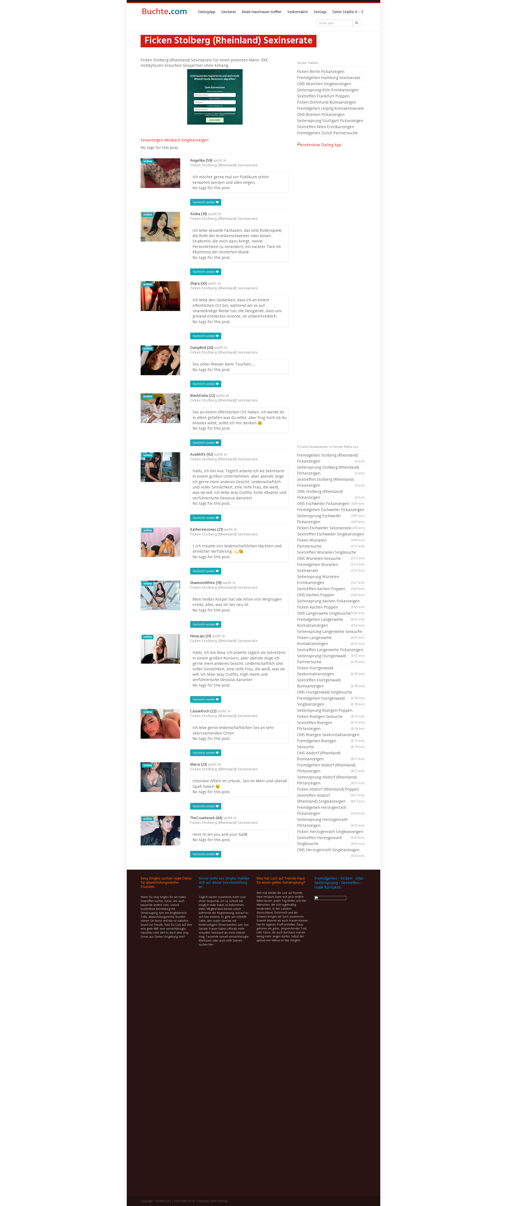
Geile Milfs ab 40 (184, 1201)
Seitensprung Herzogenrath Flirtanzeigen (330, 822)
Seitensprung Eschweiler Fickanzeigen (330, 518)
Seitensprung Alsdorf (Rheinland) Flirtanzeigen (330, 780)
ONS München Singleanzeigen (324, 83)
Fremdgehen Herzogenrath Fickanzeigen (330, 810)
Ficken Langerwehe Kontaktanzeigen (330, 640)
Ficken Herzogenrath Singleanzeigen (330, 832)
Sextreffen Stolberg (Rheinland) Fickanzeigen (330, 482)
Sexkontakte (297, 12)
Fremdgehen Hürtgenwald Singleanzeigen (330, 701)
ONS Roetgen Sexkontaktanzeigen (330, 735)
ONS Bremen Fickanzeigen (321, 114)
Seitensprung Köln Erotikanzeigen (327, 90)
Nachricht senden (204, 202)
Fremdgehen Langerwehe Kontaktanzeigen (330, 622)
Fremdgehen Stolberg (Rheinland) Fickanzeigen (330, 458)
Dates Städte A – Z (348, 12)
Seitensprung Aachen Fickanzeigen (330, 601)
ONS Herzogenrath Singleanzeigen (330, 850)
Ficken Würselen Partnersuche (330, 543)
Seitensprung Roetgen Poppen (330, 711)
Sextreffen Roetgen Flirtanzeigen (330, 725)
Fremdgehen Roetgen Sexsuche (330, 743)
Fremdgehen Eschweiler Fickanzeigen (330, 510)
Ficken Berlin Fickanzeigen (320, 71)
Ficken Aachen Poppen (330, 607)
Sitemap (222, 1201)
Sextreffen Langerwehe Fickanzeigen (330, 650)
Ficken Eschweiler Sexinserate (330, 527)
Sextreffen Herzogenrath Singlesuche (330, 840)
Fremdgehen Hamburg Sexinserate (328, 77)
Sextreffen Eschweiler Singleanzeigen (330, 534)
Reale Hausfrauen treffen (261, 12)
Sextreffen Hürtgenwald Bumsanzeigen (330, 683)
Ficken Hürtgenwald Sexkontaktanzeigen (330, 670)
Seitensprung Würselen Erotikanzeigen (330, 579)
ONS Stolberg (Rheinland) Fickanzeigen (330, 494)
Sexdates (228, 12)
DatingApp (206, 12)
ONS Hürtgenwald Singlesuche (330, 692)
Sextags (320, 12)
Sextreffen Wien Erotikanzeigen (325, 126)
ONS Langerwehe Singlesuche (330, 613)
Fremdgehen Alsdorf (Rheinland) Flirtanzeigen (330, 768)
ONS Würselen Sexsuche (330, 559)
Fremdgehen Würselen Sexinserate (330, 567)
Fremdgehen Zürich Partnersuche (327, 132)
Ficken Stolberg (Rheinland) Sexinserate (224, 165)
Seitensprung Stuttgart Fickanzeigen (330, 120)
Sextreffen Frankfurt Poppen (323, 96)
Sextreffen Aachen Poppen (330, 588)
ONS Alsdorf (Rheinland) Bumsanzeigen (330, 755)
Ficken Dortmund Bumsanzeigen (326, 102)
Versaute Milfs (207, 1201)
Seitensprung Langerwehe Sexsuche (330, 632)
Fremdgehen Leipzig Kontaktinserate (330, 108)
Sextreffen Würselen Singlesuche (330, 552)
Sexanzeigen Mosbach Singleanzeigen (175, 140)
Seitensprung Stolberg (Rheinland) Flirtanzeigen (330, 470)
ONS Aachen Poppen (330, 594)
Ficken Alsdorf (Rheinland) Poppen (330, 789)
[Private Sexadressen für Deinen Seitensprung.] (164, 12)
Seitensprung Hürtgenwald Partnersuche (330, 658)
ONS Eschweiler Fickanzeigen (330, 503)
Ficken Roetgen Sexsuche (330, 717)
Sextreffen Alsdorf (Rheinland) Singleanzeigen (330, 798)
